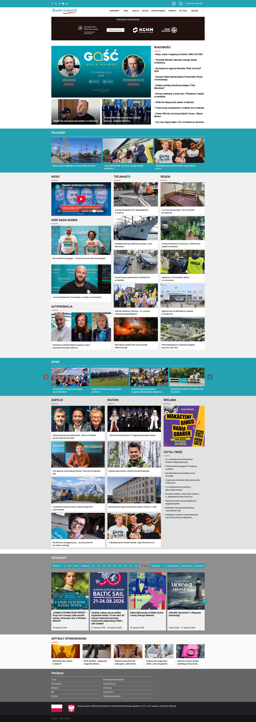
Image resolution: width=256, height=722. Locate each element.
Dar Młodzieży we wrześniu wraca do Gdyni (180, 474)
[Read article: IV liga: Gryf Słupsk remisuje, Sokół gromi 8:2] (110, 378)
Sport (125, 11)
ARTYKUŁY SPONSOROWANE (69, 638)
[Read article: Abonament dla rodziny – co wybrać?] (65, 652)
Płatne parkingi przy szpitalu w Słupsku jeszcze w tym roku (178, 346)
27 (131, 566)
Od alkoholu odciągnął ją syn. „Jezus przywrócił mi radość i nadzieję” (72, 544)
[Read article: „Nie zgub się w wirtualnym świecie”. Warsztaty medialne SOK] (78, 456)
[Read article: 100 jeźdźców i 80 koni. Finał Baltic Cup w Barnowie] (188, 378)
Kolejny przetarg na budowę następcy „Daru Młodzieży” (133, 245)
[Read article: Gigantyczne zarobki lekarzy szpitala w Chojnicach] (183, 296)
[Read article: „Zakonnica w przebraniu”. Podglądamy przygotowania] (134, 421)
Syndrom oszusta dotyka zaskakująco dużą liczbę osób (188, 662)
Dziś (69, 566)
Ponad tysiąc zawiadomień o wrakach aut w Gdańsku (179, 108)
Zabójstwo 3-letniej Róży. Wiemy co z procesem (175, 278)
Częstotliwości (109, 684)
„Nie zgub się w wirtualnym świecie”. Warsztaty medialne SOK (76, 472)
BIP (53, 692)
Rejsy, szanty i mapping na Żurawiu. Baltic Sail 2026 (179, 54)
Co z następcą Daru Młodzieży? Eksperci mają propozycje (179, 460)
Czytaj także (173, 452)
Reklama (194, 11)
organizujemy (173, 566)
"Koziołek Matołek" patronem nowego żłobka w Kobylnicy (175, 61)
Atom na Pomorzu (158, 11)
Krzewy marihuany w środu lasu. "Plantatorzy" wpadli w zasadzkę (179, 95)
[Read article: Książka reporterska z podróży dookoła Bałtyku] (134, 456)
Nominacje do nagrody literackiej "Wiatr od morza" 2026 (177, 69)
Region (165, 176)
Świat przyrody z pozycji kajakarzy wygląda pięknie (180, 502)
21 (99, 566)
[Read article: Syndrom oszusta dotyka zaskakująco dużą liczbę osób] (190, 652)
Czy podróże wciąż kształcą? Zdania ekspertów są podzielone (72, 508)
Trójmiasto (122, 176)
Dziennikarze (56, 684)
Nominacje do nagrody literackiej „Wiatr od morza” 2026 (133, 506)
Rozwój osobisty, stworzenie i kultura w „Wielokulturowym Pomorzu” (182, 495)
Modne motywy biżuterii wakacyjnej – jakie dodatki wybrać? (126, 662)
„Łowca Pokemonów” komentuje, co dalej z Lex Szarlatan (76, 297)
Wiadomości (114, 11)
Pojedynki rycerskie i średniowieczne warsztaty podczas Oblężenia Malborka (181, 516)
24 (115, 566)
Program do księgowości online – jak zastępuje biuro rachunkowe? (157, 662)
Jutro (76, 566)
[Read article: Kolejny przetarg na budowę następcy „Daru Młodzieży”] (136, 228)
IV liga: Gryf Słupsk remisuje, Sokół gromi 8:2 (106, 390)
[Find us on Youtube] (63, 3)
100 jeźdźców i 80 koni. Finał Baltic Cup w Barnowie (186, 390)
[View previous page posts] (46, 377)
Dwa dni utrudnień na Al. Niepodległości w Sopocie (131, 211)
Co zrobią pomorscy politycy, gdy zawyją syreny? (178, 488)
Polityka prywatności (112, 696)
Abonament (108, 692)
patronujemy (186, 566)
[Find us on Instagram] (59, 3)
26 (125, 566)
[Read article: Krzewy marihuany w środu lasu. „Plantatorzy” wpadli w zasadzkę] (183, 228)
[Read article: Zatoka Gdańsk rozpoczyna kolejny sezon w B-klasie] (70, 378)
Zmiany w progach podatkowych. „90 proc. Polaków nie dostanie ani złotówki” (74, 436)
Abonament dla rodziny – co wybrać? (62, 662)
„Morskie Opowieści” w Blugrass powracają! (185, 614)
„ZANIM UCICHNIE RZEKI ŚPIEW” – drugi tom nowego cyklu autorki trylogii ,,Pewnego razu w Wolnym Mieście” (70, 616)
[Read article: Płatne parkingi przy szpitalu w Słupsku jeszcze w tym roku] (183, 329)
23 (109, 566)
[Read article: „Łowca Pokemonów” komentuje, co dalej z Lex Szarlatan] (81, 281)
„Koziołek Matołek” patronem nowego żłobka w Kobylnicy (123, 167)
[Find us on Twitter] (56, 3)
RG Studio (183, 11)
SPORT (55, 362)
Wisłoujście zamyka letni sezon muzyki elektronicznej (131, 346)
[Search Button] (203, 10)
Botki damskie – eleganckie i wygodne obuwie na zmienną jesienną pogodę (95, 662)
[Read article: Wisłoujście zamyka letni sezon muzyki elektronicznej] (136, 329)
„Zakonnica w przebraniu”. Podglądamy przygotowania (132, 435)
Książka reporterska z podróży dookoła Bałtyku (129, 471)
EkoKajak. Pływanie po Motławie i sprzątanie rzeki (179, 509)
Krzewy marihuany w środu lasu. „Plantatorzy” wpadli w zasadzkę (181, 245)
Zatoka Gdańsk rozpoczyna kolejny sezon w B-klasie (67, 390)
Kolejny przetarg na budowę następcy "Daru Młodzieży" (174, 86)
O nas (53, 680)
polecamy (199, 566)
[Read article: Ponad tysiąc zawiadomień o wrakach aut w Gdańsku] (136, 262)
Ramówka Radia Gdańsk (113, 680)
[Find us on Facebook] (52, 3)
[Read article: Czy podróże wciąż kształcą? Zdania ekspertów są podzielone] (78, 492)
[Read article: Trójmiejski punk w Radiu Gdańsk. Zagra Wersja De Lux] (179, 152)
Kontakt (54, 696)
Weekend (85, 566)
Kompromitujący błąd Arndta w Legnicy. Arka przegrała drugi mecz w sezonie (147, 390)
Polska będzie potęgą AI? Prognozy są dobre (181, 467)
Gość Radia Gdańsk (64, 220)
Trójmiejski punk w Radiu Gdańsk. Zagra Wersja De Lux (175, 167)
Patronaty (107, 688)
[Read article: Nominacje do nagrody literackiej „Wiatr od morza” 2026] (134, 492)
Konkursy (172, 11)
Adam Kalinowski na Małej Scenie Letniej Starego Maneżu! (146, 614)
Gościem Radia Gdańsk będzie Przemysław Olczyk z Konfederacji (178, 78)
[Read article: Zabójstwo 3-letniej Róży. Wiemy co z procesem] (183, 262)
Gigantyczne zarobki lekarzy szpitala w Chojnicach (177, 312)
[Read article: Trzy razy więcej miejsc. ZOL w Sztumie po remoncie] (183, 194)
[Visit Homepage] (64, 10)
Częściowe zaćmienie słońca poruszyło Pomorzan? (182, 481)
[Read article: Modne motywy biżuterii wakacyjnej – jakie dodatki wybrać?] (128, 652)
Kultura (145, 11)
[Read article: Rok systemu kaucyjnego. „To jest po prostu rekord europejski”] (81, 242)
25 (120, 566)
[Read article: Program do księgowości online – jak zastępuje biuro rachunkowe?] (159, 652)
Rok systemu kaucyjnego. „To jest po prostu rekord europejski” (79, 258)
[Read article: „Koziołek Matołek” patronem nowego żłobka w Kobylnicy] (128, 152)
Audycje (135, 11)
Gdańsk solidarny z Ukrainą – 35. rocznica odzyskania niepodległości (132, 312)
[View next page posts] (210, 377)
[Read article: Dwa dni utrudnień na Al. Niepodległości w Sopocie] (136, 194)
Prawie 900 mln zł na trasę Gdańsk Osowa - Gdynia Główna (122, 119)
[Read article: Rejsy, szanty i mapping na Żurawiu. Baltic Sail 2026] (76, 152)
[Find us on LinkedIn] (66, 3)
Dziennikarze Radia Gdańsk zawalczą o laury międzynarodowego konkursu (71, 346)
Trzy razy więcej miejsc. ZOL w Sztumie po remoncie (179, 122)
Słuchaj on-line (194, 3)
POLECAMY (58, 132)
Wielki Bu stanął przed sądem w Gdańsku (75, 120)
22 (104, 566)
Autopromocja (61, 306)
